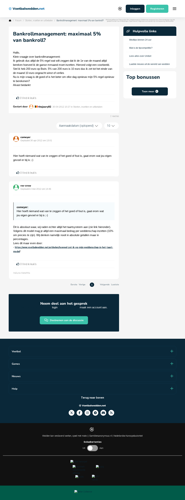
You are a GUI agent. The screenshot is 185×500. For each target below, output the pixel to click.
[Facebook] (81, 413)
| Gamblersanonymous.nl (100, 436)
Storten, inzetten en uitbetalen (39, 20)
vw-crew (25, 185)
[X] (73, 413)
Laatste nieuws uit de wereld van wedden (149, 64)
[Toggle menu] (174, 8)
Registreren (157, 8)
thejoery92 (44, 106)
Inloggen (135, 8)
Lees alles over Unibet (140, 56)
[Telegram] (96, 413)
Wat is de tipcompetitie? (140, 48)
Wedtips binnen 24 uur (140, 40)
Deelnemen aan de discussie (67, 320)
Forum (18, 20)
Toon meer (148, 91)
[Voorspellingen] (112, 413)
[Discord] (104, 413)
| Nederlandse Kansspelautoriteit (128, 436)
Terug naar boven (92, 397)
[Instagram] (88, 413)
